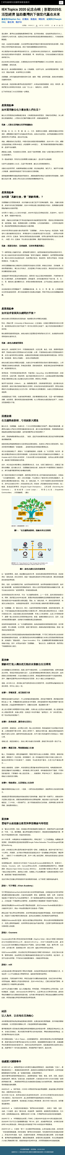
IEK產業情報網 (48, 1152)
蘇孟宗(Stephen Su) (11, 19)
